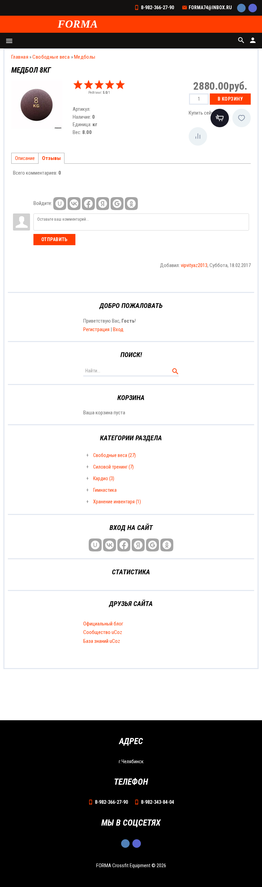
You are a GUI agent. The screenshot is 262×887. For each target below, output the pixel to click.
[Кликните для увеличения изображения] (36, 104)
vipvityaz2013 (194, 265)
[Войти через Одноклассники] (131, 203)
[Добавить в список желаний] (241, 118)
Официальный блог (103, 624)
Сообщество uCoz (102, 632)
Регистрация (96, 329)
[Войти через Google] (117, 203)
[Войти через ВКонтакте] (74, 203)
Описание (25, 158)
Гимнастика (105, 490)
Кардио (103, 478)
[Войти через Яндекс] (102, 203)
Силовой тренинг (113, 467)
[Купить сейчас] (219, 118)
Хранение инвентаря (117, 501)
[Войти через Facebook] (88, 203)
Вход (118, 329)
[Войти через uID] (59, 203)
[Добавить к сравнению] (198, 136)
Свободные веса (114, 455)
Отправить (54, 239)
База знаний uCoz (101, 641)
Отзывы (51, 158)
